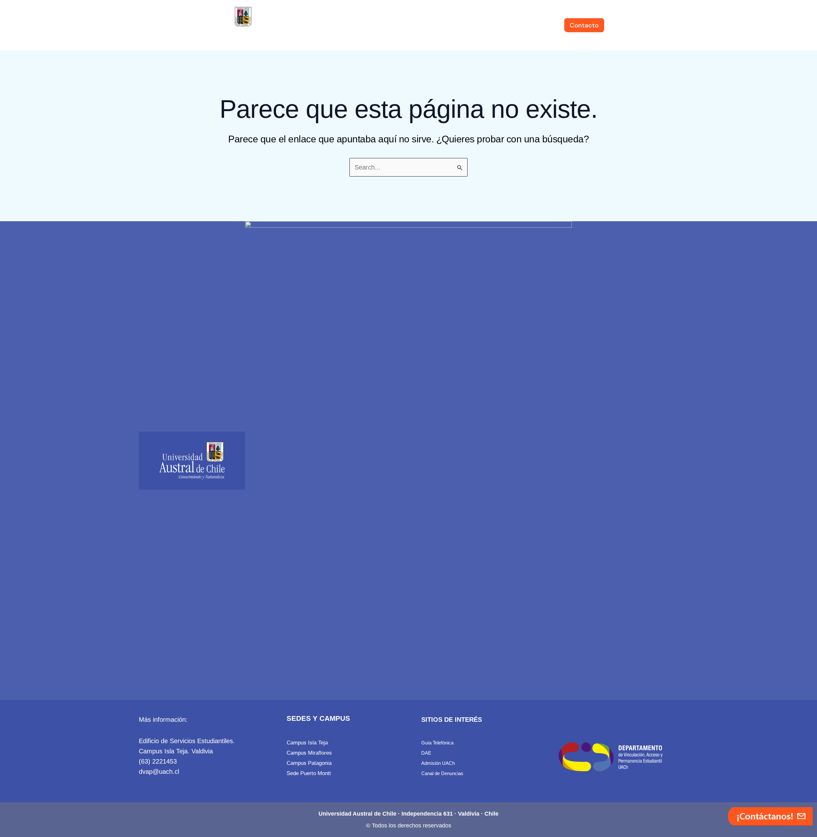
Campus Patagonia (309, 763)
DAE (426, 753)
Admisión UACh (438, 763)
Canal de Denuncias (442, 773)
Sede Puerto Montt (309, 773)
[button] (322, 25)
